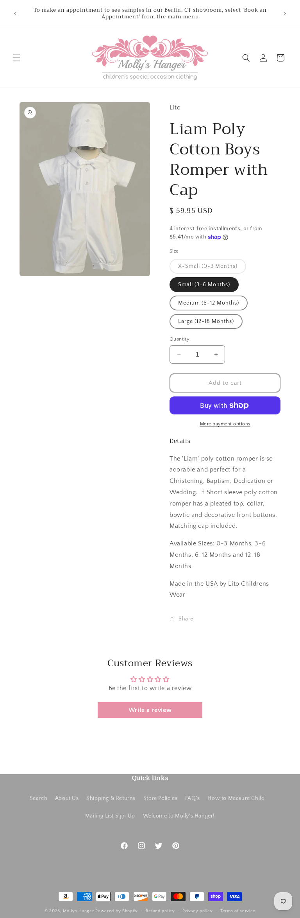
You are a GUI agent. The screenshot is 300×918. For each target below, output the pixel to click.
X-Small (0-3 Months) (212, 268)
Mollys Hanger (78, 911)
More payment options (225, 424)
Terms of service (237, 911)
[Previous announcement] (15, 13)
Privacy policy (197, 911)
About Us (67, 798)
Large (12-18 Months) (206, 321)
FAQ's (192, 798)
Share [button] (186, 619)
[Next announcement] (284, 13)
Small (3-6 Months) (204, 284)
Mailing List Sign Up (110, 816)
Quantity (179, 339)
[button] (16, 57)
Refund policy (160, 911)
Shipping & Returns (111, 798)
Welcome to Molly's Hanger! (179, 816)
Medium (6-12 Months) (208, 303)
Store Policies (160, 798)
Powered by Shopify (116, 911)
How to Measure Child (235, 798)
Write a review (150, 710)
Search (39, 798)
